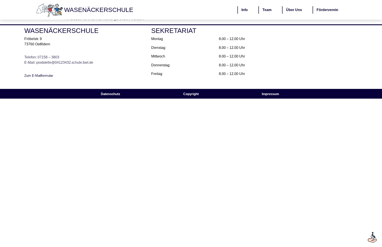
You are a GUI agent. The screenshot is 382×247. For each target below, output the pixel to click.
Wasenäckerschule (98, 9)
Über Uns (294, 10)
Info (244, 10)
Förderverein (327, 10)
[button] (191, 94)
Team (266, 10)
